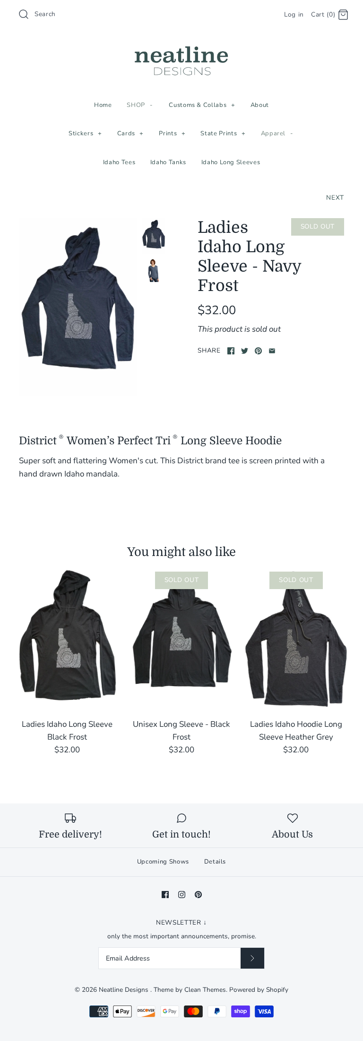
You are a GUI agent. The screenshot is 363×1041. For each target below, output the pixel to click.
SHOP (140, 105)
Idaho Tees (119, 162)
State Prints (222, 133)
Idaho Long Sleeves (230, 162)
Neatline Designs (124, 989)
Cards (130, 133)
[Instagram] (181, 894)
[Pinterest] (198, 894)
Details (215, 861)
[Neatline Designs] (181, 46)
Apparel (277, 133)
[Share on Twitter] (244, 350)
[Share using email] (272, 350)
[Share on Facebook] (230, 350)
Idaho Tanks (168, 162)
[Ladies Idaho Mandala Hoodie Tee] (78, 306)
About (260, 105)
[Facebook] (165, 894)
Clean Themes (205, 989)
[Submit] (252, 958)
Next (335, 197)
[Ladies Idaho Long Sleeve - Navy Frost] (153, 270)
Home (103, 105)
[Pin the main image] (258, 350)
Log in (294, 14)
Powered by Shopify (258, 989)
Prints (172, 133)
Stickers (85, 133)
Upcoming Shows (163, 861)
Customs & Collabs (202, 105)
